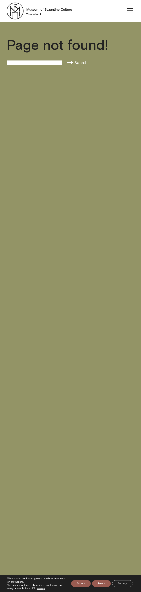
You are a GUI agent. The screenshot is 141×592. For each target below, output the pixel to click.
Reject (101, 583)
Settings (122, 583)
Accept (81, 583)
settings (41, 588)
